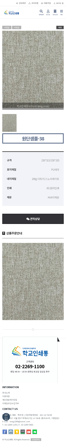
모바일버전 (36, 439)
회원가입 (47, 3)
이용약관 (6, 396)
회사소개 (6, 392)
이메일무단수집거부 (10, 403)
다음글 (16, 27)
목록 (60, 27)
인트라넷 (22, 3)
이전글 (6, 27)
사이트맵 (34, 3)
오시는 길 (59, 3)
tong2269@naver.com (20, 421)
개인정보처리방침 (9, 399)
